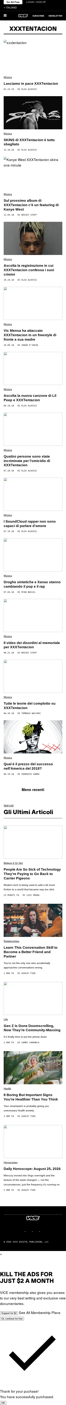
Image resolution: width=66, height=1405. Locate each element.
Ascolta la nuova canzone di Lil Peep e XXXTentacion (30, 398)
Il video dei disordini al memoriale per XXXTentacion (32, 645)
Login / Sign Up (36, 2)
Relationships (11, 941)
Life (6, 1019)
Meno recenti (33, 789)
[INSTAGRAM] (29, 1231)
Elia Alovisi (29, 89)
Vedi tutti (9, 805)
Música (8, 77)
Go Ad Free (13, 2)
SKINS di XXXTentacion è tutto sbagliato (29, 142)
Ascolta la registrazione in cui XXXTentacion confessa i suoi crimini (29, 270)
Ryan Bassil (28, 592)
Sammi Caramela (30, 1042)
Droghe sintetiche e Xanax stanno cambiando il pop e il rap (32, 584)
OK (3, 1402)
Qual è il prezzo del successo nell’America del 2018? (28, 766)
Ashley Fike (28, 973)
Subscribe (38, 16)
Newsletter (55, 16)
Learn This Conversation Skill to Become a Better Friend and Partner (31, 952)
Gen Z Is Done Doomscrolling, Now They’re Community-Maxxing (32, 1028)
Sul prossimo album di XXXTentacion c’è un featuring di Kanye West (31, 205)
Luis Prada (33, 895)
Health (7, 1088)
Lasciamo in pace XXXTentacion (31, 83)
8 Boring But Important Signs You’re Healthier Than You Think (31, 1097)
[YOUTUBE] (44, 1231)
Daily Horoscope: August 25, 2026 (32, 1169)
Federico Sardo (30, 774)
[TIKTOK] (36, 1231)
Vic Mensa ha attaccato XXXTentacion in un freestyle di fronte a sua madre (30, 335)
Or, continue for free (12, 1318)
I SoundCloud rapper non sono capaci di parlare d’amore (30, 523)
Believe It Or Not (13, 863)
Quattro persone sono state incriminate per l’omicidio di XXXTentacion (27, 460)
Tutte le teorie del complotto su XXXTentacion (30, 705)
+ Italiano (10, 7)
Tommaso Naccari (31, 713)
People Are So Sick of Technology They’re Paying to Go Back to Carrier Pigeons (32, 873)
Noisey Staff (29, 215)
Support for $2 (8, 1313)
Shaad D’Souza (29, 345)
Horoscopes (11, 1162)
